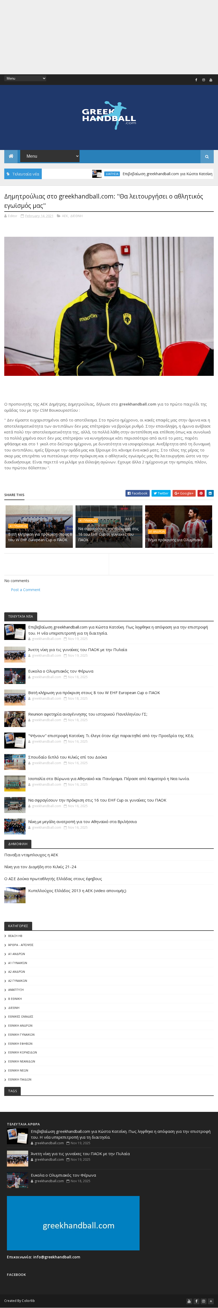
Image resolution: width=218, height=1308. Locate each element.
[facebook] (196, 80)
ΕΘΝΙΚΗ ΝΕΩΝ (18, 1070)
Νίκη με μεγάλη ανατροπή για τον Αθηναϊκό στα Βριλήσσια (82, 821)
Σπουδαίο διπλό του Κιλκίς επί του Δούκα (67, 757)
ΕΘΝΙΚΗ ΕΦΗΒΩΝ (20, 1043)
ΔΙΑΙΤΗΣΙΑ (92, 174)
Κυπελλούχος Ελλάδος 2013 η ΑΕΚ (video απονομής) (77, 890)
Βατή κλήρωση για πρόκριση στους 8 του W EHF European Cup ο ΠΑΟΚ (40, 537)
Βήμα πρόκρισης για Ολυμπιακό (175, 539)
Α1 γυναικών (18, 526)
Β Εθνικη (15, 999)
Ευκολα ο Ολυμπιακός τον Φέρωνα (60, 671)
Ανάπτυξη (16, 990)
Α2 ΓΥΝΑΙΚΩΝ (17, 981)
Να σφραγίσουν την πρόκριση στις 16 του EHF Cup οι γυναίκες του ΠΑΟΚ (108, 534)
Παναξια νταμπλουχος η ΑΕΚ (31, 854)
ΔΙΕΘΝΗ (76, 215)
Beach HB (15, 936)
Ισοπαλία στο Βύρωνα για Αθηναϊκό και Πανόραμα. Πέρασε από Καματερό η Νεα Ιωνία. (109, 778)
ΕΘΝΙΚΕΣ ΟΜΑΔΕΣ (20, 1016)
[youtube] (211, 80)
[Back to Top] (211, 1301)
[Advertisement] (109, 37)
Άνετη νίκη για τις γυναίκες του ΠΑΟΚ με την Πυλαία (77, 649)
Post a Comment (25, 589)
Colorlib (28, 1300)
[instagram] (204, 80)
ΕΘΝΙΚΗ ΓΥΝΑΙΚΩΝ (21, 1034)
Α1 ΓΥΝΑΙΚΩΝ (88, 520)
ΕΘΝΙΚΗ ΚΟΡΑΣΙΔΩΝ (22, 1052)
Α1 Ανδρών (157, 531)
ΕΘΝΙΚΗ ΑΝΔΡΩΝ (20, 1025)
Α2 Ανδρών (16, 972)
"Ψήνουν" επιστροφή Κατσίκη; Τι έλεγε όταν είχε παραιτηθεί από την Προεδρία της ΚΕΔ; (111, 735)
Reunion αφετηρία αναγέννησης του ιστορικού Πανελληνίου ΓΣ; (87, 714)
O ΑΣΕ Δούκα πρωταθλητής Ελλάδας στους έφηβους (53, 878)
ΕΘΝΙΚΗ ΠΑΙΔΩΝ (19, 1079)
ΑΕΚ (65, 215)
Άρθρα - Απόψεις (20, 945)
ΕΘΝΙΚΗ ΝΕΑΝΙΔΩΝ (21, 1061)
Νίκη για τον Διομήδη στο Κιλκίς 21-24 (40, 866)
